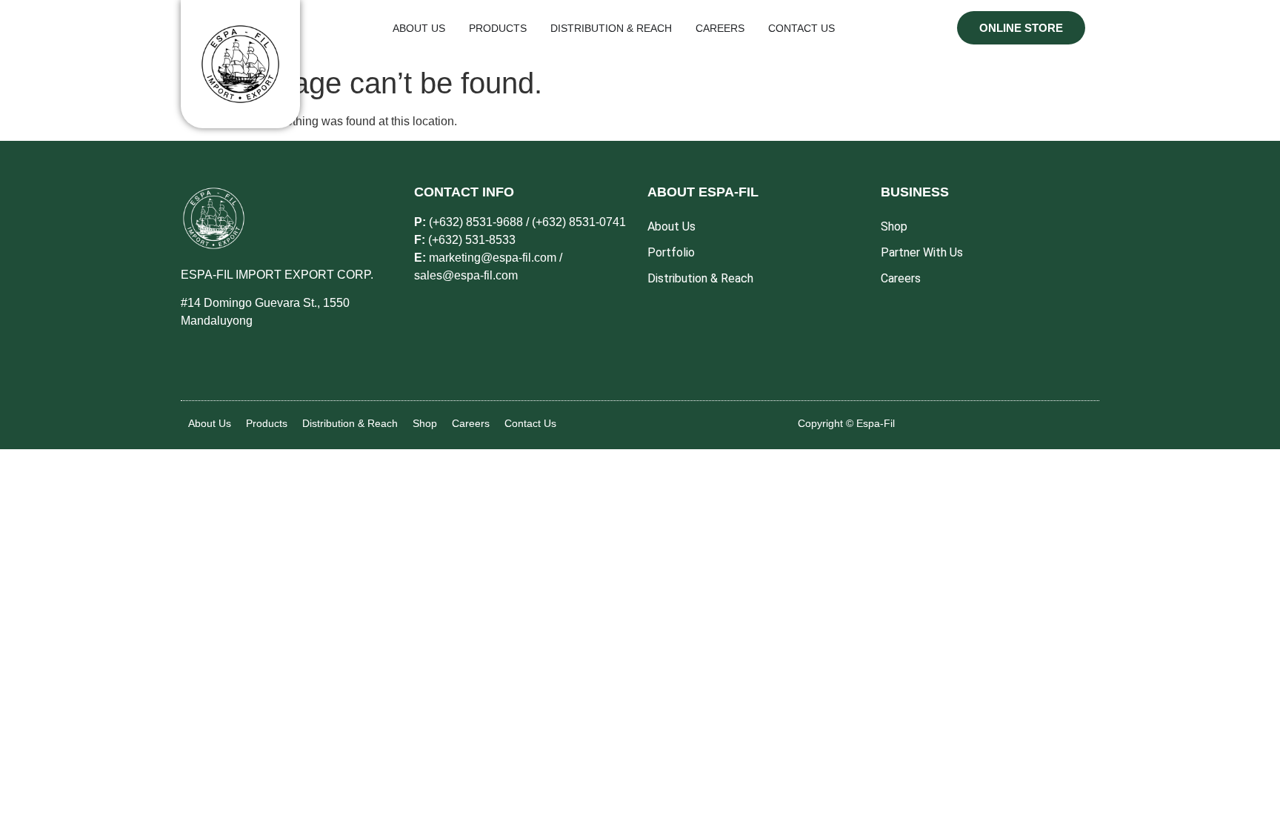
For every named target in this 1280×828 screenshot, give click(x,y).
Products (266, 423)
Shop (425, 423)
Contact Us (530, 423)
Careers (471, 423)
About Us (209, 423)
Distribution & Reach (350, 423)
